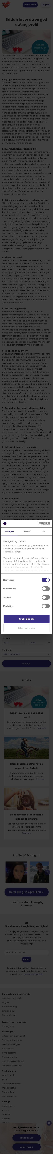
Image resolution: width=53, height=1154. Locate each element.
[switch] (46, 588)
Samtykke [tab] (9, 531)
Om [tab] (43, 531)
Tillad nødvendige (26, 628)
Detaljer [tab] (26, 531)
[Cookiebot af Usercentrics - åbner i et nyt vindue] (38, 523)
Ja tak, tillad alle (26, 619)
